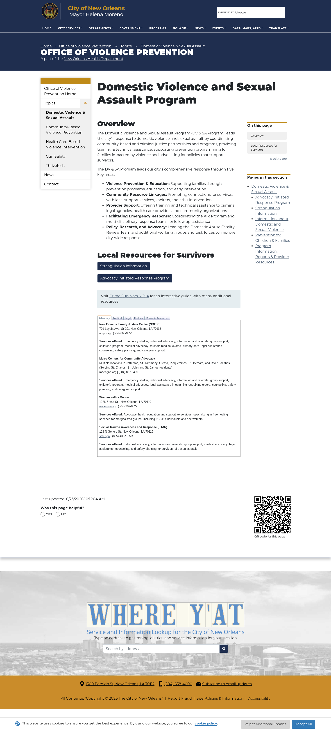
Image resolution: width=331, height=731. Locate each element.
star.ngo (104, 436)
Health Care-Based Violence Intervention (65, 144)
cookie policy (206, 723)
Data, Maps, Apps (247, 28)
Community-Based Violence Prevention (64, 130)
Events (218, 28)
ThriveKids (55, 166)
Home (46, 28)
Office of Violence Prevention (85, 46)
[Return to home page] (83, 11)
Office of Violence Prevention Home (60, 91)
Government (130, 28)
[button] (85, 103)
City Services (69, 28)
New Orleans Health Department (93, 59)
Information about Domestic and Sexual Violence (271, 224)
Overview (257, 135)
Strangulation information (123, 266)
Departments (100, 28)
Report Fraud (180, 698)
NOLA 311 (179, 28)
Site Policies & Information (220, 698)
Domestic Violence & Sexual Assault (65, 115)
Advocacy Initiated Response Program (134, 278)
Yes (49, 514)
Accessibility (259, 698)
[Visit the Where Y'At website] (165, 618)
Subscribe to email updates (227, 684)
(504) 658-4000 (178, 684)
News (199, 28)
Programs (157, 28)
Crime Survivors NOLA (129, 296)
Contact (51, 184)
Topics (126, 46)
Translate (278, 28)
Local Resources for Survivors (264, 147)
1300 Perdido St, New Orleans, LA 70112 (120, 684)
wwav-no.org (107, 406)
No (63, 514)
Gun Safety (56, 156)
